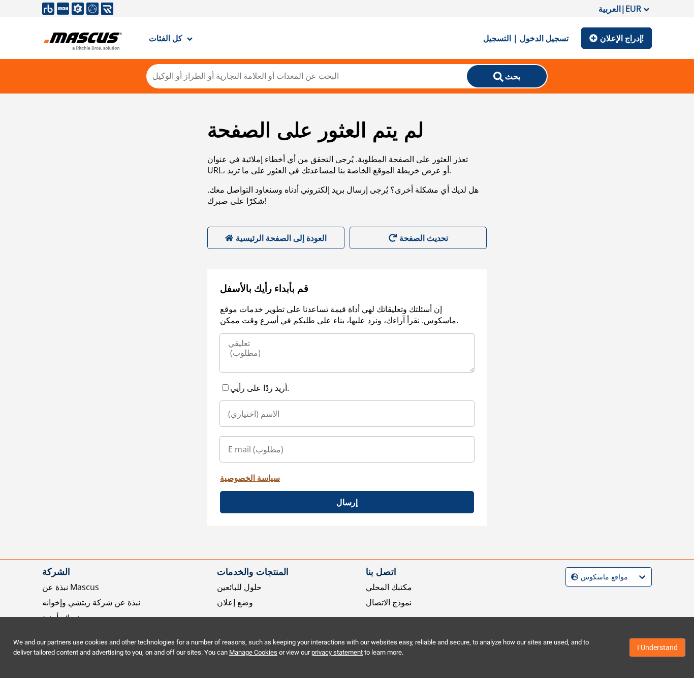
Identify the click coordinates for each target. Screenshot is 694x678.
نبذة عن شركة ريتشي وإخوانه (91, 602)
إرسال (347, 502)
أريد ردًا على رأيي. (259, 387)
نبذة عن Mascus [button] (70, 587)
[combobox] (572, 577)
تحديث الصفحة (423, 237)
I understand (657, 647)
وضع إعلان (235, 602)
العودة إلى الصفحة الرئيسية (281, 237)
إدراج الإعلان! (622, 38)
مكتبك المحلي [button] (389, 587)
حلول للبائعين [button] (239, 587)
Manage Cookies (253, 652)
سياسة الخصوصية (250, 477)
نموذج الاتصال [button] (389, 602)
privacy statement (337, 652)
